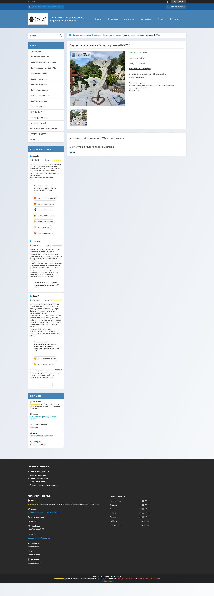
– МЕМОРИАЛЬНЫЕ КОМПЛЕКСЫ (43, 129)
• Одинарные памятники (39, 96)
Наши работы (145, 19)
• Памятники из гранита (39, 57)
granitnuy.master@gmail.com (41, 436)
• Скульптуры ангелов (38, 118)
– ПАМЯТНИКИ (35, 51)
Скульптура (129, 19)
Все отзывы (45, 385)
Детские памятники (38, 482)
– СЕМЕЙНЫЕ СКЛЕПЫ (39, 134)
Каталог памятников (81, 35)
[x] (74, 153)
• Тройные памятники (38, 107)
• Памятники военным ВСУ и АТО (43, 68)
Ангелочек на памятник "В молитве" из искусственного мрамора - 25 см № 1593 (45, 188)
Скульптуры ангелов (111, 35)
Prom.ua (118, 576)
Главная (98, 19)
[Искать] (61, 36)
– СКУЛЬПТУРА (36, 112)
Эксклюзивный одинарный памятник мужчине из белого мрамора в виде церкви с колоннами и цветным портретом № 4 (46, 346)
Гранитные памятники (39, 478)
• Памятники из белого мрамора (43, 62)
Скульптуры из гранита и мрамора (44, 485)
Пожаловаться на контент (127, 579)
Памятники (113, 19)
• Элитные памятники (38, 73)
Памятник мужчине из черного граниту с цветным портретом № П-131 (46, 285)
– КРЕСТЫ (34, 140)
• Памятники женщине (39, 90)
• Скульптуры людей (38, 123)
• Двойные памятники (39, 101)
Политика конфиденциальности (148, 579)
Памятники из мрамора (39, 471)
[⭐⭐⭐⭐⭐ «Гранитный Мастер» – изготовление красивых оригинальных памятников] (38, 19)
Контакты (174, 19)
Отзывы (160, 19)
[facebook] (71, 153)
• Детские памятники (38, 79)
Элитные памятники (38, 475)
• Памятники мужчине (38, 84)
